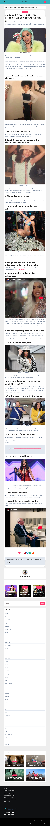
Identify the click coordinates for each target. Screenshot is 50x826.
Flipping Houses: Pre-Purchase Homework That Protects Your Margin (15, 765)
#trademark (7, 26)
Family (6, 661)
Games (6, 677)
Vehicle (6, 737)
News (6, 709)
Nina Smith (24, 592)
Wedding (7, 744)
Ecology (6, 648)
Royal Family (7, 715)
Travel (6, 731)
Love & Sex (7, 693)
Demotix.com (9, 812)
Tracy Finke (11, 21)
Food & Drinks (8, 670)
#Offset (33, 24)
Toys (6, 728)
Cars (6, 635)
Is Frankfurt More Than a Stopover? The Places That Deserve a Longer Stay (35, 778)
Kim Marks (10, 592)
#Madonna (23, 24)
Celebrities (25, 11)
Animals (6, 613)
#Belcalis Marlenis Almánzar (17, 23)
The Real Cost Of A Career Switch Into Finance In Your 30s (15, 778)
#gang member (12, 24)
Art (5, 616)
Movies (25, 588)
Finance (6, 667)
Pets (6, 712)
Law (6, 686)
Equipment (7, 658)
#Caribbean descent (39, 23)
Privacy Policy (43, 820)
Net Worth (7, 706)
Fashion (6, 664)
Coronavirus (7, 642)
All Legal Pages (35, 820)
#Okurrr (37, 24)
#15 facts (8, 23)
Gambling (7, 674)
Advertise (39, 823)
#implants (18, 24)
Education (7, 651)
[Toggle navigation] (5, 2)
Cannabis (7, 632)
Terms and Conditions (31, 823)
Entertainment (8, 655)
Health (6, 680)
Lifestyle (7, 690)
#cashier (7, 24)
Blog (6, 623)
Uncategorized (8, 734)
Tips (6, 725)
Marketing (7, 696)
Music (39, 588)
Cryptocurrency (8, 645)
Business (7, 626)
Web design (7, 741)
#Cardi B (33, 23)
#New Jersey (28, 24)
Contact (44, 823)
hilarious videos (21, 269)
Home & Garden (8, 683)
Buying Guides (8, 629)
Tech (6, 722)
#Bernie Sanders (26, 23)
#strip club (41, 24)
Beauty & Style (8, 619)
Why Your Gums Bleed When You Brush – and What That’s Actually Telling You (35, 765)
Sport (6, 718)
